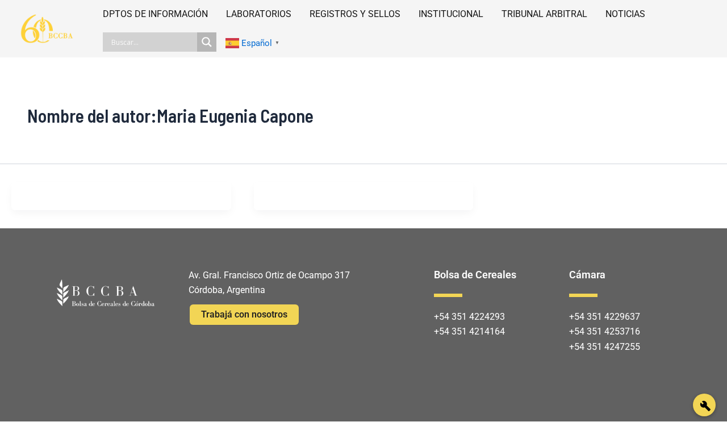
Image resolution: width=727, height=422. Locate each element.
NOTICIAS (625, 14)
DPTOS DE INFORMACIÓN (155, 14)
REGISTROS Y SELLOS (355, 14)
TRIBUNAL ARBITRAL (544, 14)
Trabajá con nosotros (244, 314)
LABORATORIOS (258, 14)
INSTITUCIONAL (451, 14)
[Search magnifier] (206, 42)
